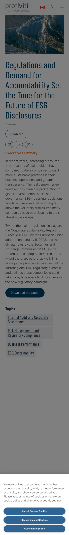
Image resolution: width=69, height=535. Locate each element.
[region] (34, 504)
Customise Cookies (34, 528)
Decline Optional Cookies (34, 520)
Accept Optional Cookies (34, 511)
